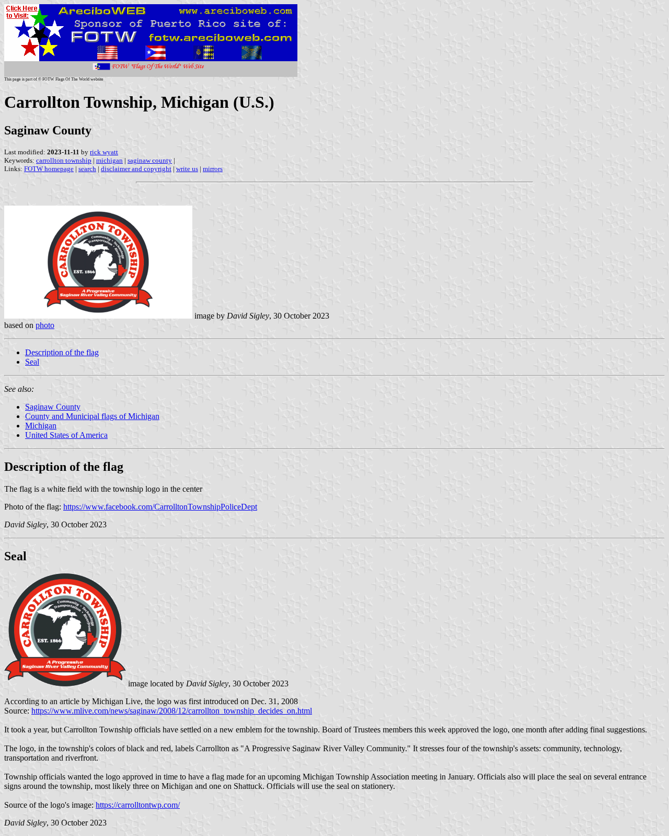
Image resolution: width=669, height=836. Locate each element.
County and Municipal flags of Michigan (92, 416)
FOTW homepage (49, 169)
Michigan (40, 425)
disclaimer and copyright (136, 169)
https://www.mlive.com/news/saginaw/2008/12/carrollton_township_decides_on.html (171, 710)
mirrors (213, 169)
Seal (32, 361)
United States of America (66, 435)
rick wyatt (104, 152)
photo (45, 325)
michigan (109, 160)
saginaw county (150, 160)
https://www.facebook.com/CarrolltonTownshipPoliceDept (160, 506)
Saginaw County (52, 406)
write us (187, 169)
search (87, 169)
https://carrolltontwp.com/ (138, 804)
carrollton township (63, 160)
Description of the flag (62, 352)
